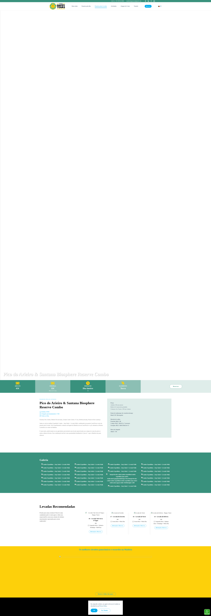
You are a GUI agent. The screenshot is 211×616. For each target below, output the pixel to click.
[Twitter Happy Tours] (148, 1)
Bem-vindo (75, 6)
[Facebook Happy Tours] (145, 1)
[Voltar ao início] (57, 6)
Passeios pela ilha (86, 6)
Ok (94, 610)
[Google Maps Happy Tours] (151, 1)
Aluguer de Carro (125, 6)
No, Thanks (104, 610)
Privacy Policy (103, 606)
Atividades (113, 6)
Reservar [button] (176, 386)
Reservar (148, 6)
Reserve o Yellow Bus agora (105, 594)
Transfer (136, 6)
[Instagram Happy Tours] (154, 1)
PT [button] (161, 6)
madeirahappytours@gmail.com (133, 1)
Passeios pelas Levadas (101, 6)
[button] (55, 464)
